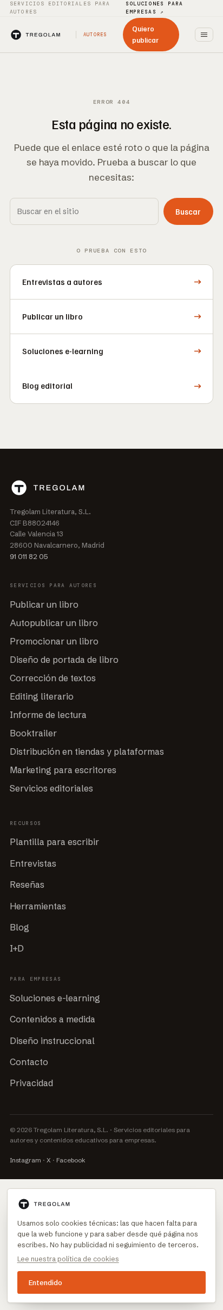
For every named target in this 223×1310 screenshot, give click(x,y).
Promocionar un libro (54, 641)
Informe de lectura (48, 714)
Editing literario (42, 696)
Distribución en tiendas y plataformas (87, 751)
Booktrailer (33, 733)
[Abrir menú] (204, 35)
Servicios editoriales (51, 788)
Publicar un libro (44, 604)
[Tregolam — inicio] (35, 34)
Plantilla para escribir (54, 841)
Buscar (188, 211)
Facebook (71, 1160)
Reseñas (27, 884)
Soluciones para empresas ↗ (154, 8)
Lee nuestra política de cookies (68, 1258)
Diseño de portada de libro (64, 659)
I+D (17, 948)
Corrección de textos (53, 678)
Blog (19, 927)
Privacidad (31, 1083)
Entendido (45, 1282)
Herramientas (38, 906)
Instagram (25, 1160)
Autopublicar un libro (54, 622)
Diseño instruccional (52, 1040)
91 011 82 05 (29, 556)
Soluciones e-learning (55, 998)
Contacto (29, 1061)
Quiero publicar (145, 34)
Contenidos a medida (52, 1019)
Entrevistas (33, 863)
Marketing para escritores (63, 769)
